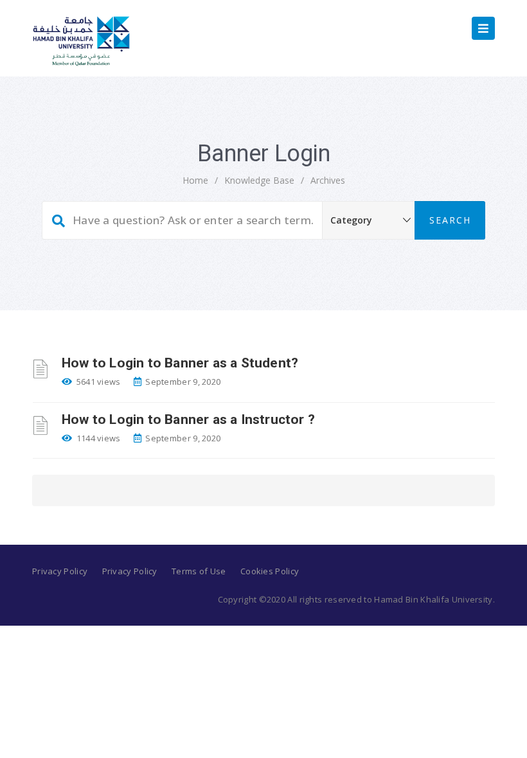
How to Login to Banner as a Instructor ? (188, 419)
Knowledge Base (259, 180)
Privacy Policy (59, 571)
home (195, 180)
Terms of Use (199, 571)
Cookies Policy (269, 571)
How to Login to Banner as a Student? (180, 363)
